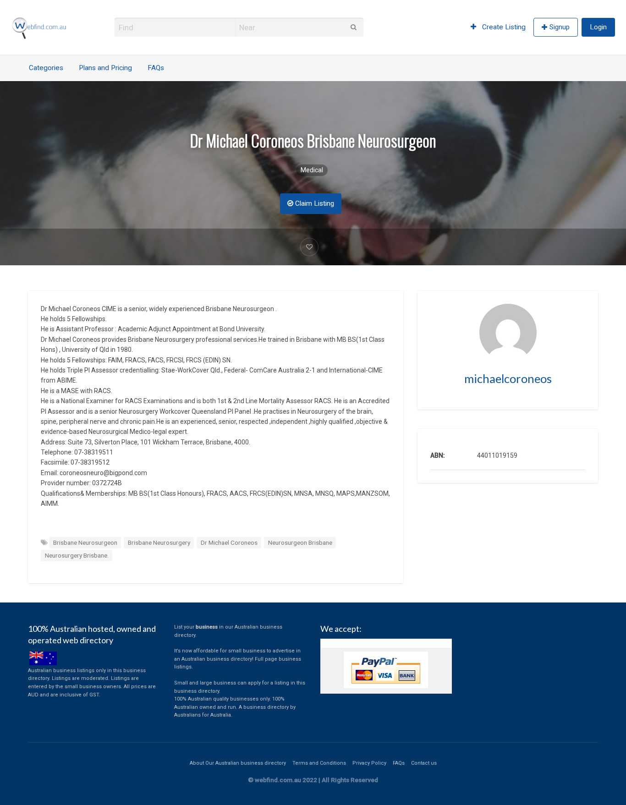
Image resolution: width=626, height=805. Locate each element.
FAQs (156, 68)
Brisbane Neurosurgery (159, 542)
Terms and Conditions (319, 763)
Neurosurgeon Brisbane (300, 542)
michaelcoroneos (508, 378)
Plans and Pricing (105, 68)
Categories (46, 68)
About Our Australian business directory (238, 763)
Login (598, 27)
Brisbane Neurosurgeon (85, 542)
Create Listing (503, 27)
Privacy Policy (369, 763)
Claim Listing (313, 203)
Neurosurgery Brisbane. (77, 555)
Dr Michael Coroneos (229, 542)
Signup (559, 27)
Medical (312, 170)
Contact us (424, 763)
